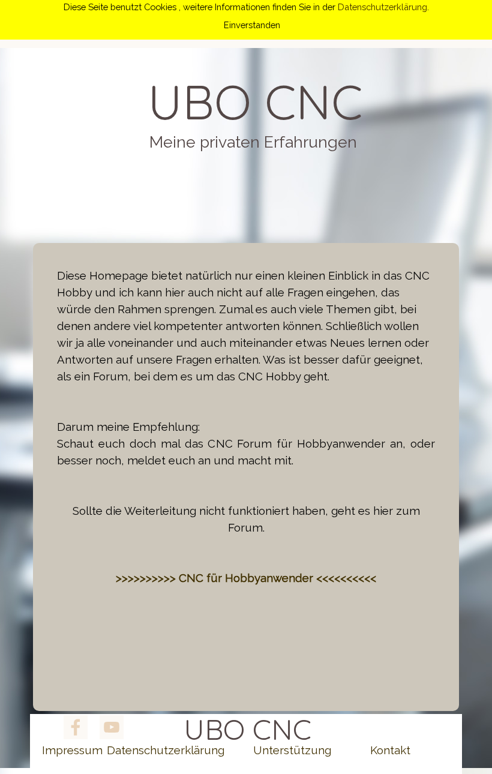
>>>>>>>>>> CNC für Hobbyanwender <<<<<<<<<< (246, 577)
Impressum (72, 750)
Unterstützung (292, 750)
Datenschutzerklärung (382, 7)
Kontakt (390, 750)
